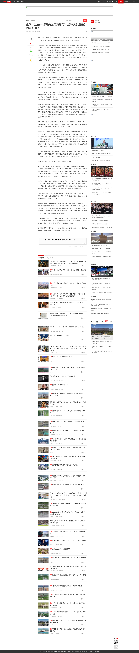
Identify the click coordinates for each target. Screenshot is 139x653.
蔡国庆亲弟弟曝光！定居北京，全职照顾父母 (102, 227)
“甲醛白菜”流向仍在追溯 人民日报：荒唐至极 (102, 96)
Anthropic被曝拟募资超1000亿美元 (100, 245)
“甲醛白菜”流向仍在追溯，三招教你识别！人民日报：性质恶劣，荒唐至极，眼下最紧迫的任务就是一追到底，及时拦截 (68, 495)
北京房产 (93, 28)
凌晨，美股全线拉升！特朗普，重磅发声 (101, 160)
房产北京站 (84, 243)
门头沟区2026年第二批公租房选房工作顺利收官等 (102, 49)
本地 (102, 322)
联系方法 (64, 651)
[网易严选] (108, 1)
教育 (97, 322)
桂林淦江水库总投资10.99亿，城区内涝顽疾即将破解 (69, 540)
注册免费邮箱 (126, 1)
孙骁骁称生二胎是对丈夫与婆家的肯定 (100, 220)
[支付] (113, 1)
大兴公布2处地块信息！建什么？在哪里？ (101, 43)
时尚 (92, 322)
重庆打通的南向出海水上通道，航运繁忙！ (66, 465)
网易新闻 (97, 20)
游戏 (111, 322)
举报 (86, 31)
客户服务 (72, 651)
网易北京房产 (33, 20)
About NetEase (54, 651)
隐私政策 (77, 651)
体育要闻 (93, 164)
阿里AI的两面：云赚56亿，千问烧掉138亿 (101, 248)
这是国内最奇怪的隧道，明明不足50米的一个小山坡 (69, 575)
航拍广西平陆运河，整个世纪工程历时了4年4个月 (68, 484)
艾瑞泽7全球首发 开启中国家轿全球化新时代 (102, 292)
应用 (18, 1)
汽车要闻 (93, 264)
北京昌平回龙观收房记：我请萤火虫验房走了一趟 (60, 240)
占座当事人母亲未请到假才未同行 (60, 335)
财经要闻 (93, 136)
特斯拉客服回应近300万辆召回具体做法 (62, 376)
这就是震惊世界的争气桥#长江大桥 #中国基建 (67, 586)
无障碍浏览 (23, 1)
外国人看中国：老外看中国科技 (62, 356)
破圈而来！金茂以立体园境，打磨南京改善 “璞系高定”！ (68, 327)
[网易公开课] (103, 1)
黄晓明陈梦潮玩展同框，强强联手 (99, 224)
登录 (121, 1)
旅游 (106, 322)
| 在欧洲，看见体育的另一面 (100, 313)
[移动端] (99, 1)
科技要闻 (93, 231)
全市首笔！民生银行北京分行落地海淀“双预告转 (102, 52)
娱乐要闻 (93, 201)
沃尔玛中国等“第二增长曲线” (98, 150)
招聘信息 (68, 651)
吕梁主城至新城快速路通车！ (61, 549)
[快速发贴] (31, 39)
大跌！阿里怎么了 (96, 157)
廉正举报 (94, 651)
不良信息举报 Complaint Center (85, 651)
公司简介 (60, 651)
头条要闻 (93, 82)
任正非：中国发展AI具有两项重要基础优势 (101, 256)
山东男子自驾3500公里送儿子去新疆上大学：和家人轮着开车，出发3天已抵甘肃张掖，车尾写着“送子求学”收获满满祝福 (68, 348)
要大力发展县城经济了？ (60, 385)
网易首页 (14, 1)
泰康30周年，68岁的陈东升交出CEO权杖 (101, 153)
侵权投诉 (98, 651)
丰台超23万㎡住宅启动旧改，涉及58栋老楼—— (102, 46)
